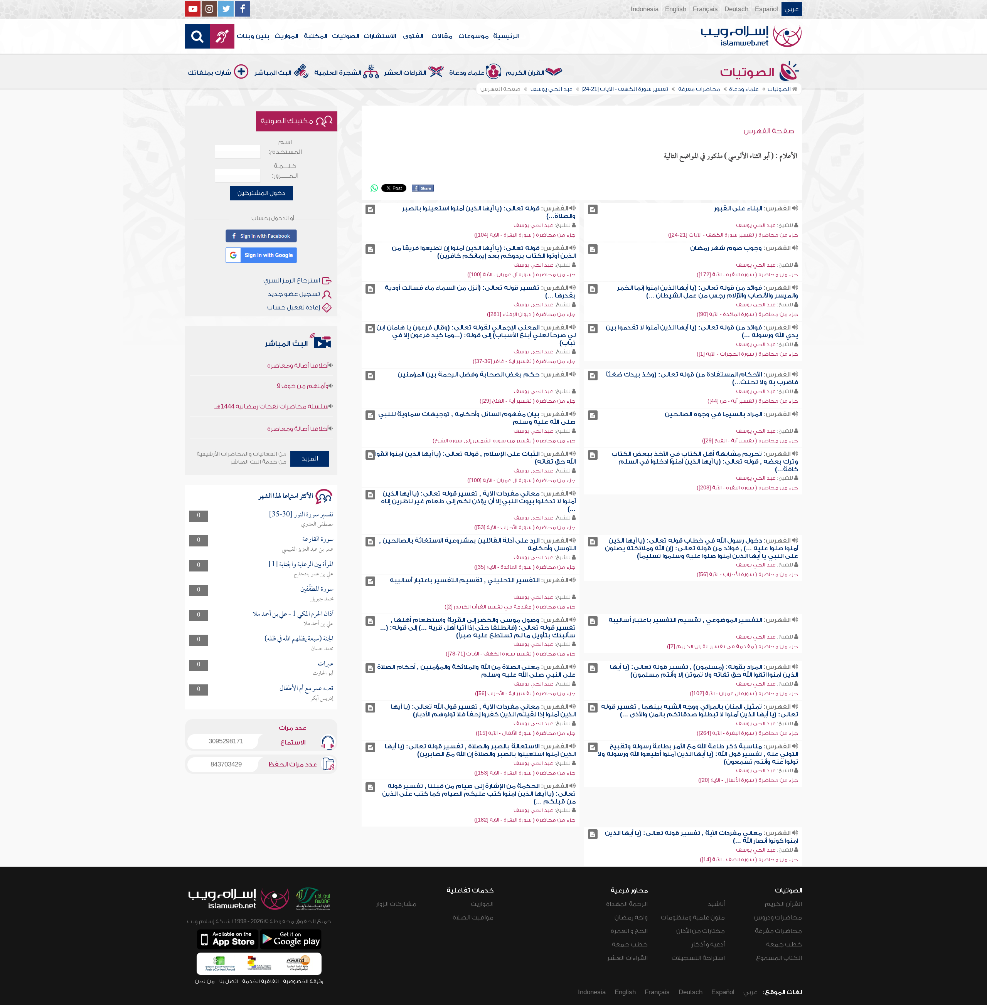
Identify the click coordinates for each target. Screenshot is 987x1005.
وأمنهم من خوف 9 (302, 365)
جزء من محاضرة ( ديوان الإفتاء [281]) (531, 314)
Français (705, 9)
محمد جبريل (321, 599)
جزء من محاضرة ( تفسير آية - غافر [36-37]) (524, 361)
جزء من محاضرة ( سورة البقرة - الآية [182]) (525, 820)
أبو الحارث (323, 673)
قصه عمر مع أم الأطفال (306, 688)
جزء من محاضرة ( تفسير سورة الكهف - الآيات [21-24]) (733, 235)
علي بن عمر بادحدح (313, 574)
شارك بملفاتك (209, 72)
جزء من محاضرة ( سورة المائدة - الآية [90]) (747, 314)
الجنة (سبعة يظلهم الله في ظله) (298, 639)
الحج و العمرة (629, 931)
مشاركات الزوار (396, 904)
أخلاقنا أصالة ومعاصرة (297, 408)
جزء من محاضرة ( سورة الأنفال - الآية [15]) (526, 733)
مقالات (441, 36)
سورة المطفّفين (316, 589)
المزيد (309, 458)
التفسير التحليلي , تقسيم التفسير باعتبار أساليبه (464, 580)
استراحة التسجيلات (698, 958)
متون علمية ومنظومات (693, 917)
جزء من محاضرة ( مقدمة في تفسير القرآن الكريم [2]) (510, 607)
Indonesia (645, 9)
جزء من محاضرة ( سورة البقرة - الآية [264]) (747, 733)
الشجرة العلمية (337, 72)
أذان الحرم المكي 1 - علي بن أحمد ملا (293, 614)
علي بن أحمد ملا (318, 624)
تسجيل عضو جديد (294, 294)
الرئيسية (506, 36)
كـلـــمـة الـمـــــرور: (285, 171)
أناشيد (716, 904)
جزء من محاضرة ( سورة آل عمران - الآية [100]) (521, 274)
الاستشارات (380, 36)
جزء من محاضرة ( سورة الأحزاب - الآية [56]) (747, 574)
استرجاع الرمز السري (291, 280)
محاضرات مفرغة (778, 931)
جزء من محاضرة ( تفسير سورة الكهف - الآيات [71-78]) (511, 654)
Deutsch (736, 9)
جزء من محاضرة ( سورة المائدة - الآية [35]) (525, 567)
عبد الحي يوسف (756, 225)
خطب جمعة (784, 944)
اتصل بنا (228, 981)
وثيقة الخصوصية (303, 981)
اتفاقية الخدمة (260, 981)
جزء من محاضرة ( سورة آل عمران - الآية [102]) (744, 693)
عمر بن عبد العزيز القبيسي (307, 549)
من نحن (205, 981)
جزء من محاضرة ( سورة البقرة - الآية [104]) (525, 235)
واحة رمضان (631, 917)
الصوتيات (345, 36)
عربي (792, 9)
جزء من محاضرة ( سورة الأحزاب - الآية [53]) (525, 527)
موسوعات (473, 36)
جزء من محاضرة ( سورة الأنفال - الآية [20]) (748, 780)
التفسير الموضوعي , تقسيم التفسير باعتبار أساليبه (685, 620)
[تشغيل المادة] (593, 209)
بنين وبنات (253, 36)
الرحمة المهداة (627, 904)
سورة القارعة (317, 539)
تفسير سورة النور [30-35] (301, 515)
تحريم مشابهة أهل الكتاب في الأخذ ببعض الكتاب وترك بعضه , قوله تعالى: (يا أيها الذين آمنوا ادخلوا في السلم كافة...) (704, 461)
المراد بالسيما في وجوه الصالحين (713, 414)
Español (766, 9)
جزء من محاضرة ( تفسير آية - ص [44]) (752, 401)
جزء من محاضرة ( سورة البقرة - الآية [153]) (525, 773)
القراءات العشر (405, 72)
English (675, 9)
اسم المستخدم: (285, 147)
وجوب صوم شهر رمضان (726, 248)
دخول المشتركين (261, 193)
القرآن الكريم (525, 72)
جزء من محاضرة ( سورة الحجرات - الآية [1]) (747, 354)
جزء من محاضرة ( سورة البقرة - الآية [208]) (747, 488)
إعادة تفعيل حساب (293, 307)
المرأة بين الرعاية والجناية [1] (301, 564)
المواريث (286, 36)
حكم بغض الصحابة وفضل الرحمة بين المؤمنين (468, 374)
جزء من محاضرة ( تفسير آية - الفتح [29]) (528, 401)
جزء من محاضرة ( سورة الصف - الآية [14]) (749, 859)
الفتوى (413, 36)
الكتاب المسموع (779, 958)
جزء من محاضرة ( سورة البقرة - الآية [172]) (747, 274)
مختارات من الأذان (700, 931)
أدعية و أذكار (708, 944)
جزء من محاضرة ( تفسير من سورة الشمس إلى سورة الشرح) (504, 441)
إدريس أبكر (321, 698)
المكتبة (315, 36)
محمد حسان (322, 649)
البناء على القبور (738, 208)
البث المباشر (272, 72)
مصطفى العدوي (317, 524)
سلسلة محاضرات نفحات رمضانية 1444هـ (271, 385)
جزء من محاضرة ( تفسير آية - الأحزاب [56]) (525, 693)
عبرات (325, 664)
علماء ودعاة (467, 72)
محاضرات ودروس (778, 917)
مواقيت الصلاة (473, 917)
